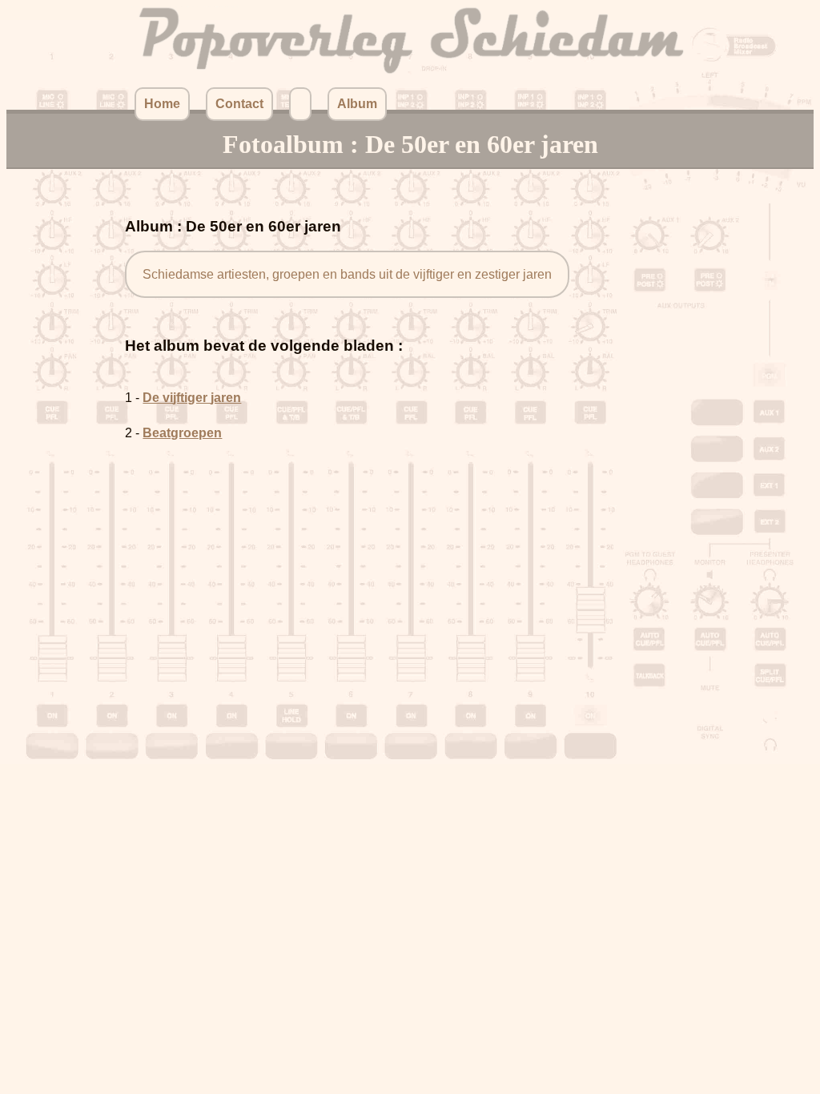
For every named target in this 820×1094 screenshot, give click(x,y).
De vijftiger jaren (192, 397)
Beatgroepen (182, 433)
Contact (239, 104)
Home (162, 104)
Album (357, 104)
